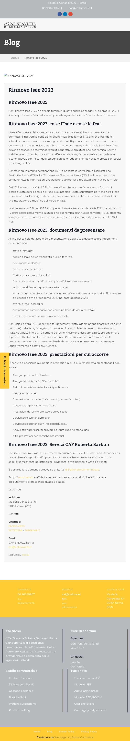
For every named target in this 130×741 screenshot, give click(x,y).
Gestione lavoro (84, 703)
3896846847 (32, 530)
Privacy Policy (89, 731)
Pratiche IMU (17, 697)
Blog (49, 731)
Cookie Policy (66, 731)
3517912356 (15, 530)
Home (37, 731)
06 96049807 (50, 8)
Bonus (15, 57)
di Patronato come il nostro (82, 469)
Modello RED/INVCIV (87, 697)
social (25, 554)
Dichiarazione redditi (87, 678)
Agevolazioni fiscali (86, 690)
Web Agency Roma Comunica (73, 737)
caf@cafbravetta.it (80, 8)
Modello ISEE (82, 684)
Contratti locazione (21, 678)
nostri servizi (25, 477)
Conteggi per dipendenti (90, 710)
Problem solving (19, 710)
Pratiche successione (22, 703)
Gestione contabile (21, 690)
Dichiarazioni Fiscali (21, 684)
